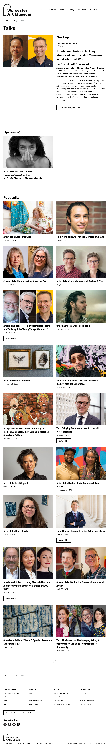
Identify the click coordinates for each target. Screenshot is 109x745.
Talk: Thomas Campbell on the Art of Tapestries (80, 530)
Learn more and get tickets (69, 108)
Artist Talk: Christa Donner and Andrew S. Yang (80, 281)
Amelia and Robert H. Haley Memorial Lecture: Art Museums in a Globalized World (79, 55)
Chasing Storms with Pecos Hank (73, 325)
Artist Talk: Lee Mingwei (15, 483)
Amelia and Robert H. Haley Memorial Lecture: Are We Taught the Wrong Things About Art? (27, 327)
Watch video (11, 338)
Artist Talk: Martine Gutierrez (18, 171)
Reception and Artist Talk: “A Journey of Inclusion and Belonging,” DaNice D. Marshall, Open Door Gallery (26, 432)
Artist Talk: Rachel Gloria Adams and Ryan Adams (78, 484)
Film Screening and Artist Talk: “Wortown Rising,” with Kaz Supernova (77, 382)
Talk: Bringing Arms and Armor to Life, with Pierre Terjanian (78, 430)
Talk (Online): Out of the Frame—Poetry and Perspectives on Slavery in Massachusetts (25, 693)
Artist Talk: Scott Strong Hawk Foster (75, 739)
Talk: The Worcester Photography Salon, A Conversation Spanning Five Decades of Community (77, 644)
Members (68, 64)
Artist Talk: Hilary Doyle (15, 530)
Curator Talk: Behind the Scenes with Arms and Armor (80, 584)
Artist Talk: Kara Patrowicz (17, 236)
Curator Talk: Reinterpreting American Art (24, 281)
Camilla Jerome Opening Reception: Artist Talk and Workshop (27, 741)
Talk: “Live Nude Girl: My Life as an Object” (78, 691)
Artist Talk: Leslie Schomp (16, 380)
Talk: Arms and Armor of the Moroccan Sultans (80, 236)
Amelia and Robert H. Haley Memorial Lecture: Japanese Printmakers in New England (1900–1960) (27, 586)
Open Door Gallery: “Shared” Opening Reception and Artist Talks (27, 642)
